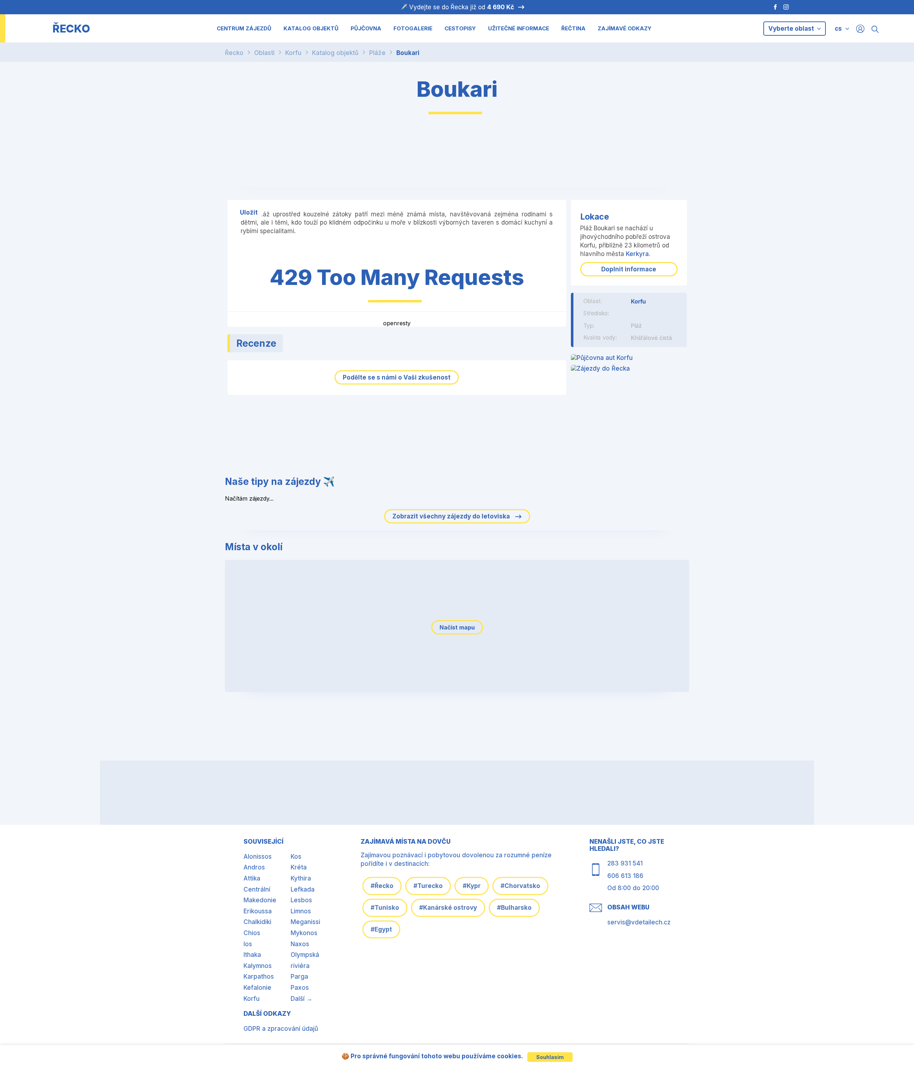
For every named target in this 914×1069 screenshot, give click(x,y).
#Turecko (428, 885)
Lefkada (303, 889)
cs (838, 28)
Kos (296, 856)
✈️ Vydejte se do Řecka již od (457, 7)
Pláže (377, 52)
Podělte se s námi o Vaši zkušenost (397, 377)
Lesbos (301, 900)
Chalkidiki (257, 921)
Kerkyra (637, 253)
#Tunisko (385, 907)
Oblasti (264, 52)
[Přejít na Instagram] (787, 7)
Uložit (249, 212)
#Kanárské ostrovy (448, 907)
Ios (247, 944)
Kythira (301, 878)
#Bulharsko (514, 907)
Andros (254, 867)
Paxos (300, 987)
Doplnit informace (628, 269)
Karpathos (258, 976)
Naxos (300, 944)
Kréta (299, 867)
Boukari (408, 52)
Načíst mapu (457, 627)
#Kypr (472, 885)
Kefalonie (257, 987)
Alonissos (257, 856)
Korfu (293, 52)
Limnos (301, 911)
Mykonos (304, 933)
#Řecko (382, 885)
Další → (301, 998)
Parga (299, 976)
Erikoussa (257, 911)
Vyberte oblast (791, 28)
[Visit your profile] (860, 28)
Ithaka (252, 954)
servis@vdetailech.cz (639, 922)
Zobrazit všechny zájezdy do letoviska (451, 516)
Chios (251, 933)
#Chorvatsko (520, 885)
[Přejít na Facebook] (772, 7)
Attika (251, 878)
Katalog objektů (335, 52)
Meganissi (305, 921)
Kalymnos (257, 965)
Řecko (234, 52)
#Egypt (381, 929)
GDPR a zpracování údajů (280, 1028)
